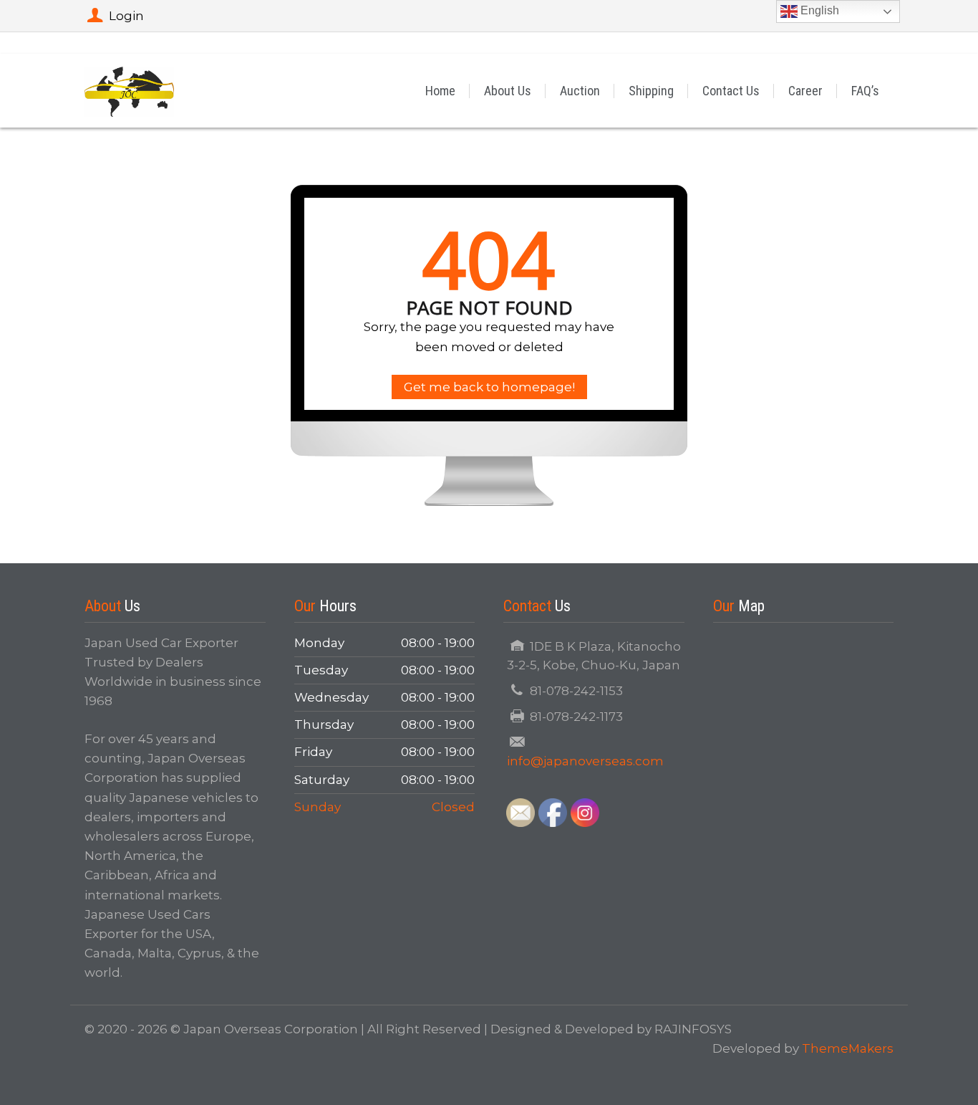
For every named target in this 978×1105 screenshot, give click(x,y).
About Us (507, 90)
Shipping (651, 90)
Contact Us (731, 90)
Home (440, 90)
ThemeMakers (848, 1048)
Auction (580, 90)
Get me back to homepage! (489, 387)
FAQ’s (865, 90)
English (818, 10)
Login (126, 16)
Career (805, 90)
